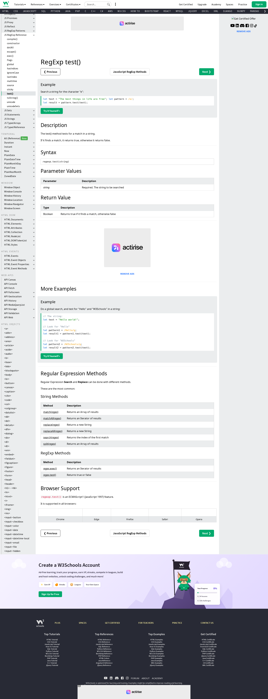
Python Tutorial (52, 651)
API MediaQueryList (14, 304)
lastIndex (12, 76)
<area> (8, 341)
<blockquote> (11, 370)
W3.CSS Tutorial (52, 653)
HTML (5, 11)
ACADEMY (157, 678)
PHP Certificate (208, 653)
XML (216, 11)
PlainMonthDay (12, 163)
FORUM (135, 678)
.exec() (50, 468)
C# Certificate (208, 663)
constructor (13, 43)
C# (101, 11)
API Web (8, 317)
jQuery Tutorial (52, 665)
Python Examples (156, 651)
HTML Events (11, 255)
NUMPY (241, 11)
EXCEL (205, 11)
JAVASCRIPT (30, 11)
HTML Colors (104, 658)
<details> (9, 425)
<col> (7, 404)
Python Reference (104, 649)
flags (9, 60)
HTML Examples (156, 639)
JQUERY (192, 11)
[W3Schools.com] (40, 624)
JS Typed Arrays (12, 122)
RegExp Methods (129, 72)
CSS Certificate (208, 642)
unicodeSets (13, 106)
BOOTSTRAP (152, 11)
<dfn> (7, 429)
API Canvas (10, 279)
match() (50, 412)
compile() (12, 39)
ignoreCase (13, 72)
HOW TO (135, 11)
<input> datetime (13, 534)
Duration (9, 142)
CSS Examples (156, 642)
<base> (8, 362)
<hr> (6, 492)
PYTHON (55, 11)
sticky (10, 89)
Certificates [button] (72, 4)
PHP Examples (156, 658)
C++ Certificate (208, 660)
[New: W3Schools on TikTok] (255, 26)
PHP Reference (104, 656)
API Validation (11, 313)
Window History (12, 195)
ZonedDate (10, 176)
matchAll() (52, 418)
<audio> (8, 353)
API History (10, 300)
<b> (6, 357)
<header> (9, 483)
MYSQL (179, 11)
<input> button (12, 517)
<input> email (11, 542)
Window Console (13, 191)
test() (10, 93)
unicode (11, 101)
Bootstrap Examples (157, 656)
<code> (8, 399)
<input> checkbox (13, 521)
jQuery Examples (156, 665)
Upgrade (202, 4)
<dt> (6, 446)
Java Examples (156, 660)
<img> (7, 508)
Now (6, 150)
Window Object (12, 187)
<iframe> (9, 504)
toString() (12, 97)
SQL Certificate (208, 649)
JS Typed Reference (14, 127)
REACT (167, 11)
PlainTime (9, 167)
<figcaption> (11, 462)
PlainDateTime (12, 159)
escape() (11, 51)
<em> (7, 450)
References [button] (37, 4)
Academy (216, 4)
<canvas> (9, 387)
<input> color (11, 525)
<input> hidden (12, 550)
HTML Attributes (13, 227)
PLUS (57, 622)
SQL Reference (104, 646)
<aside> (8, 349)
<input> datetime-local (16, 538)
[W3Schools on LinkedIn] (237, 26)
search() (51, 437)
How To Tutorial (52, 646)
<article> (9, 345)
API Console (10, 283)
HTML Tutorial (52, 639)
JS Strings (9, 118)
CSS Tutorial (52, 642)
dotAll (10, 47)
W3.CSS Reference (104, 651)
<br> (6, 378)
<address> (9, 336)
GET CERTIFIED (112, 622)
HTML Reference (104, 639)
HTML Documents (13, 219)
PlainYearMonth (12, 171)
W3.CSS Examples (157, 653)
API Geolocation (13, 296)
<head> (8, 479)
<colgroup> (10, 408)
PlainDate (9, 155)
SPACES (82, 622)
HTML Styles (11, 244)
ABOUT (146, 678)
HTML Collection (13, 232)
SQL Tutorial (52, 649)
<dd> (6, 416)
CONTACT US (207, 622)
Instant (8, 146)
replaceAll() (52, 431)
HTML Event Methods (15, 268)
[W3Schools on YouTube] (232, 26)
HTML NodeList (12, 236)
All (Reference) (15, 138)
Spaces (229, 4)
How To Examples (157, 646)
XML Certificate (208, 665)
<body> (8, 374)
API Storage (10, 308)
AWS (110, 11)
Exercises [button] (54, 4)
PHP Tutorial (52, 658)
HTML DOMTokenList (15, 240)
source (10, 85)
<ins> (7, 513)
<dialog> (9, 433)
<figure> (8, 467)
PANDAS (254, 11)
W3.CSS (122, 11)
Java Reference (104, 660)
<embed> (9, 454)
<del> (7, 420)
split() (49, 444)
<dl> (6, 441)
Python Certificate (208, 651)
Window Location (13, 199)
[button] (108, 4)
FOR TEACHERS (146, 622)
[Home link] (6, 4)
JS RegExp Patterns (14, 30)
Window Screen (12, 208)
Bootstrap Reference (104, 653)
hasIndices (12, 68)
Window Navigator (14, 204)
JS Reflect (9, 26)
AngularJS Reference (104, 663)
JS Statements (12, 114)
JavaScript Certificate (208, 644)
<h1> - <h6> (10, 488)
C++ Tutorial (52, 663)
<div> (7, 437)
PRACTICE (177, 622)
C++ (93, 11)
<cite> (7, 395)
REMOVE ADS (127, 273)
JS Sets (8, 110)
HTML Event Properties (16, 264)
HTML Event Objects (15, 260)
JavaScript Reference (104, 644)
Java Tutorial (52, 660)
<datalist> (9, 412)
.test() (49, 475)
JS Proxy (8, 22)
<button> (9, 383)
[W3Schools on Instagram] (252, 26)
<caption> (9, 391)
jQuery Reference (104, 665)
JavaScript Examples (156, 644)
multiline (12, 81)
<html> (8, 496)
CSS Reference (104, 642)
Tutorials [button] (19, 4)
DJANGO (227, 11)
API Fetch (9, 288)
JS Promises (10, 18)
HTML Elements (12, 223)
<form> (8, 475)
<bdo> (7, 366)
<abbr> (8, 332)
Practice (242, 4)
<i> (6, 500)
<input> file (10, 546)
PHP (77, 11)
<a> (6, 328)
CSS (16, 11)
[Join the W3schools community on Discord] (242, 26)
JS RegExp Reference (15, 34)
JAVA (67, 11)
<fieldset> (9, 458)
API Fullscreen (11, 292)
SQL (43, 11)
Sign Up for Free (50, 594)
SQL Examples (156, 649)
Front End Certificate (208, 646)
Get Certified (186, 4)
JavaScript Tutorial (52, 644)
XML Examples (156, 663)
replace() (51, 424)
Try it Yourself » (51, 111)
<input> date (11, 529)
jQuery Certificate (208, 656)
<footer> (9, 471)
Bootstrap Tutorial (52, 656)
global (10, 64)
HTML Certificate (208, 639)
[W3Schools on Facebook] (247, 26)
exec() (10, 55)
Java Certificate (208, 658)
